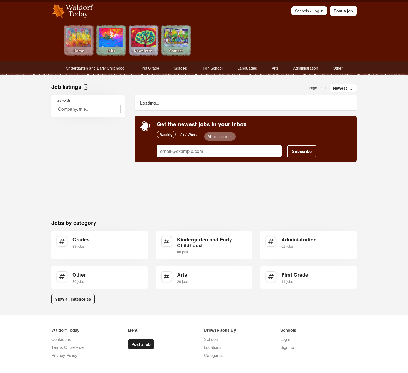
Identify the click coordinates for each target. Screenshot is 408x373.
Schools (211, 339)
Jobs (111, 41)
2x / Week (188, 134)
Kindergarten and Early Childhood (95, 68)
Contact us (61, 339)
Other (338, 68)
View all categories (73, 299)
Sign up (287, 347)
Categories (214, 355)
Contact (176, 41)
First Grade (149, 68)
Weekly (166, 134)
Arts (275, 68)
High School (212, 68)
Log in (285, 339)
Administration (305, 68)
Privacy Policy (64, 355)
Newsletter (143, 41)
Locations (212, 347)
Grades (180, 68)
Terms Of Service (67, 347)
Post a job (343, 11)
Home (78, 41)
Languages (247, 68)
